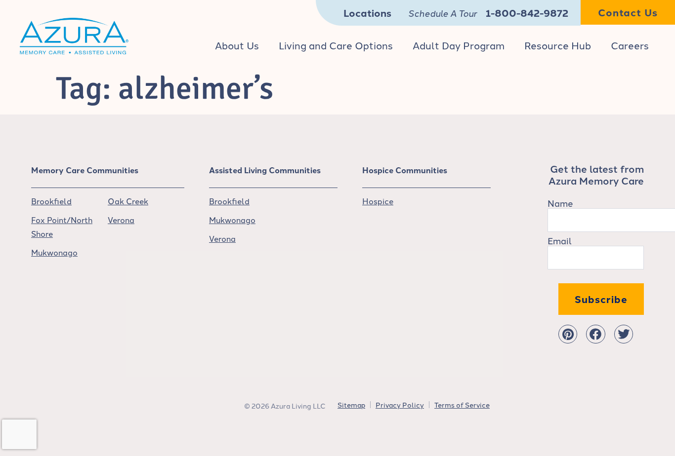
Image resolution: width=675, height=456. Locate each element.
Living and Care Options (336, 45)
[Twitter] (623, 334)
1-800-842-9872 (527, 12)
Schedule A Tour (442, 12)
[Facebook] (595, 334)
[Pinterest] (567, 334)
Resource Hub (557, 45)
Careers (630, 45)
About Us (237, 45)
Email (560, 240)
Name (560, 202)
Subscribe (601, 299)
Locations (367, 12)
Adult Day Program (459, 45)
